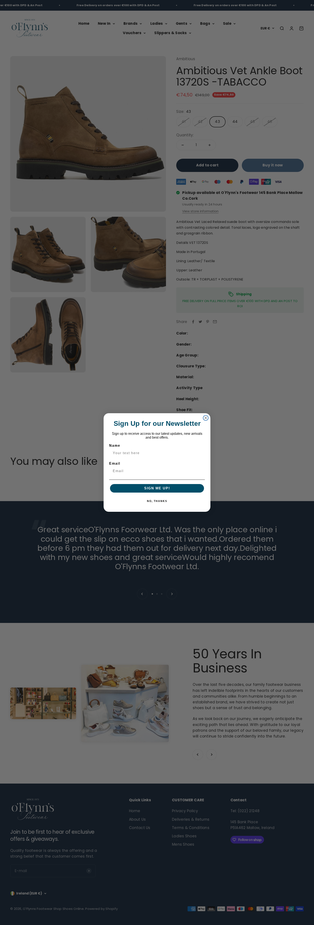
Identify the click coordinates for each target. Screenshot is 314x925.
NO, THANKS (157, 501)
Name (114, 445)
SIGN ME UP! (157, 488)
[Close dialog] (205, 417)
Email (114, 463)
